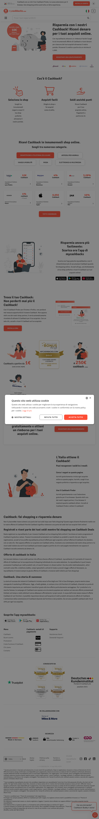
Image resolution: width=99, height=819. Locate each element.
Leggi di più (27, 410)
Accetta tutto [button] (76, 417)
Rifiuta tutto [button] (51, 417)
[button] (21, 417)
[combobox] (87, 398)
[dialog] (49, 409)
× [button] (90, 398)
